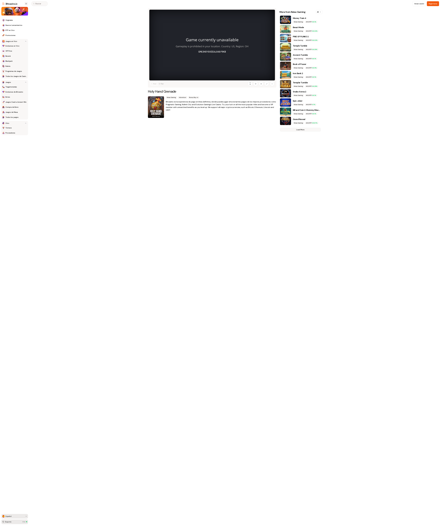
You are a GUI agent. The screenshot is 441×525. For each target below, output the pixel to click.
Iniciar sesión (419, 4)
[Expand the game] (266, 83)
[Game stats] (255, 83)
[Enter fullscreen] (272, 83)
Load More (300, 130)
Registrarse (433, 4)
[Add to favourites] (261, 83)
